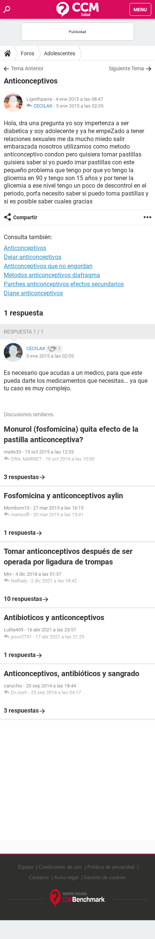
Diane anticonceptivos (33, 293)
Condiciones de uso (60, 867)
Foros (27, 53)
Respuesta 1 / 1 (24, 332)
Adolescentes (59, 53)
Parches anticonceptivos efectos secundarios (64, 284)
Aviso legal (66, 877)
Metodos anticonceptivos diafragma (52, 275)
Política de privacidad (110, 867)
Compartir (25, 217)
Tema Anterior (27, 68)
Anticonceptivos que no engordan (48, 266)
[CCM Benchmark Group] (77, 898)
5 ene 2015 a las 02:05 (79, 106)
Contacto (39, 877)
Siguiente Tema (126, 68)
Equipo (25, 867)
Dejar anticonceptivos (32, 257)
